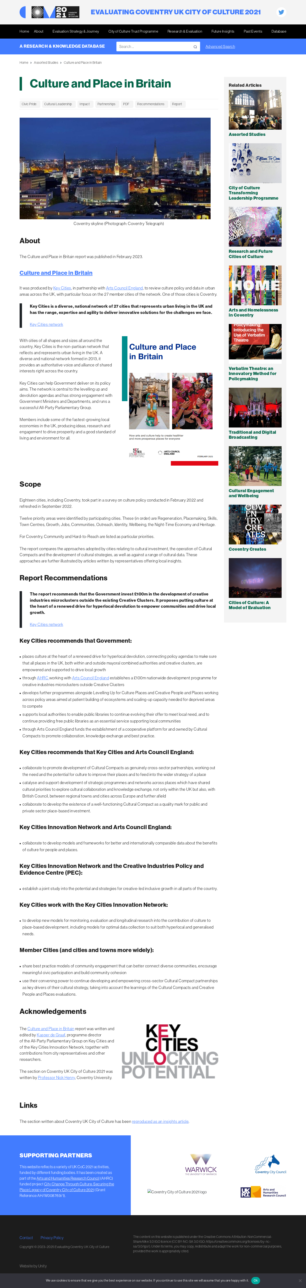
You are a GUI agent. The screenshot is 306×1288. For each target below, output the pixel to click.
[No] (300, 1280)
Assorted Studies (46, 62)
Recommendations (150, 104)
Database (279, 31)
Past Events (253, 31)
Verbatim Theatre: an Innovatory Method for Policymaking (253, 373)
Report (177, 104)
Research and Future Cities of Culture (251, 254)
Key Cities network (46, 324)
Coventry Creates (247, 549)
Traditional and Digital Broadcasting (252, 435)
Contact (26, 1238)
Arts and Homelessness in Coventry (253, 312)
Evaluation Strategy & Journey (76, 31)
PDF (126, 104)
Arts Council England (124, 288)
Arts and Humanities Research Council (68, 1178)
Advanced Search (220, 46)
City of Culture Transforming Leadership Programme (253, 193)
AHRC (43, 678)
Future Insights (223, 31)
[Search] (195, 46)
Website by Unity (33, 1266)
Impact (85, 104)
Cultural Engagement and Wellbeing (251, 493)
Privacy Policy (52, 1238)
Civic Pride (29, 104)
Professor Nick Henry (56, 1077)
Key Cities (62, 288)
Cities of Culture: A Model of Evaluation (250, 605)
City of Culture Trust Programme (133, 31)
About (39, 31)
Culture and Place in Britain (56, 273)
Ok (256, 1280)
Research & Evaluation (185, 31)
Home (24, 31)
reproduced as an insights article (160, 1121)
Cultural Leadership (58, 104)
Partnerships (106, 104)
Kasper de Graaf (51, 1035)
